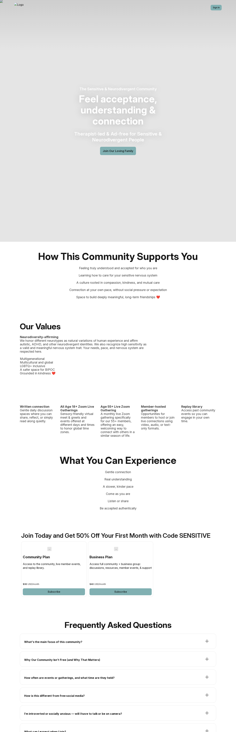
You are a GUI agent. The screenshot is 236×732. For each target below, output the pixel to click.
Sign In (216, 7)
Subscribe (54, 591)
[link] (54, 569)
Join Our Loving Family (118, 151)
